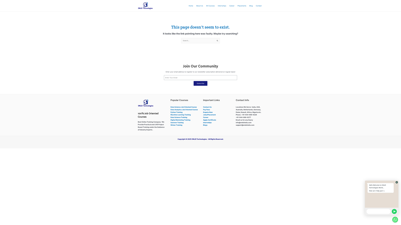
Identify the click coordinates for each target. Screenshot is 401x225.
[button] (397, 182)
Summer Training (177, 123)
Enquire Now (208, 112)
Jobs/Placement (209, 115)
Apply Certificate (209, 120)
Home (191, 6)
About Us (199, 6)
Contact (259, 6)
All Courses (210, 6)
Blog (251, 6)
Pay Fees (206, 110)
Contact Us (207, 107)
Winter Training (176, 125)
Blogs (205, 125)
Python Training (177, 112)
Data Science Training (179, 117)
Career (231, 6)
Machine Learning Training (181, 115)
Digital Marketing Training (180, 120)
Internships (222, 6)
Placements (242, 6)
